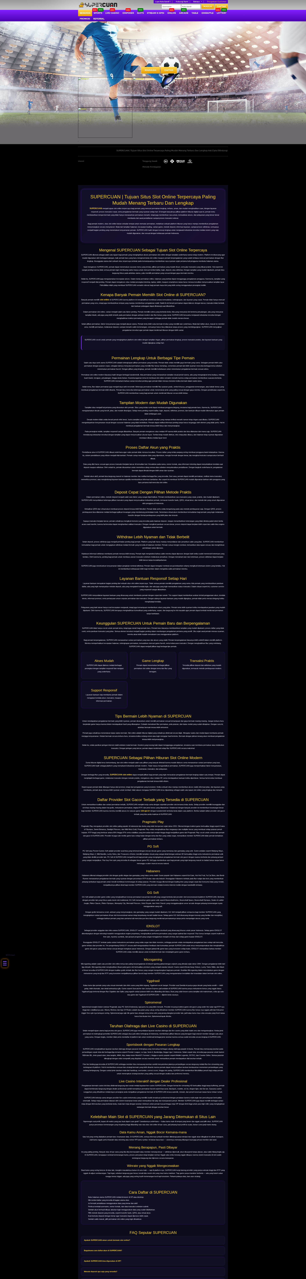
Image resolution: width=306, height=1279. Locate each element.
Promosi (85, 18)
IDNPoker (128, 13)
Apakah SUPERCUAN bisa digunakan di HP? (102, 1261)
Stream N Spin (155, 13)
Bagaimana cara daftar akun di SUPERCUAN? (103, 1250)
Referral (98, 18)
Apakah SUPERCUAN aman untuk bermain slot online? (107, 1240)
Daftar (221, 6)
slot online (104, 300)
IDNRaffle (207, 13)
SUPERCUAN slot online (121, 775)
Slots (140, 13)
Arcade (183, 13)
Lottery (221, 13)
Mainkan (150, 70)
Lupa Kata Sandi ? (163, 1)
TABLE (195, 13)
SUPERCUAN (96, 208)
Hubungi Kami (182, 1)
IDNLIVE (171, 13)
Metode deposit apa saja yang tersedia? (100, 1271)
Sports (98, 13)
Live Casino (112, 13)
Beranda (85, 13)
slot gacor (145, 811)
